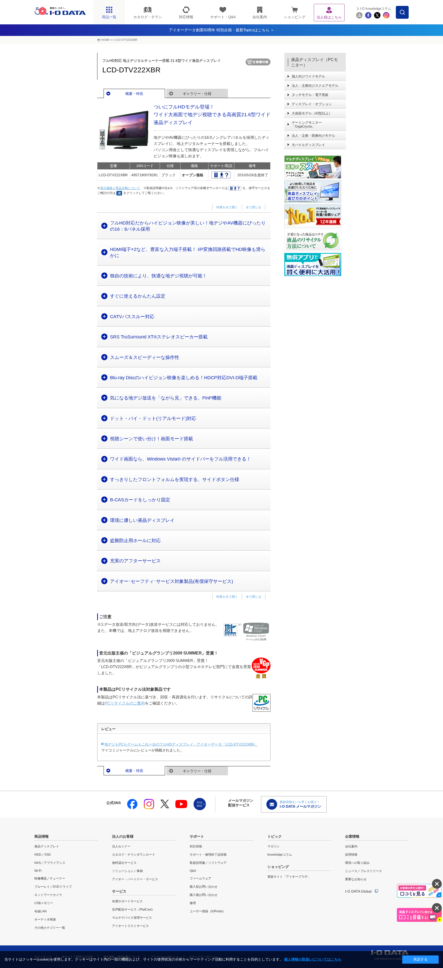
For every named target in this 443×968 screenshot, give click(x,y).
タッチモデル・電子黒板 (310, 95)
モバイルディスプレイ (308, 145)
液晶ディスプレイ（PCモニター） (314, 62)
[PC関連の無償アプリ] (315, 264)
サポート (197, 836)
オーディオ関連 (45, 919)
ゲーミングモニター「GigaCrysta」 (307, 124)
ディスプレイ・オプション (312, 104)
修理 (193, 903)
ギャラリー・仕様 (197, 94)
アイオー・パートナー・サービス (135, 879)
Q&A (193, 871)
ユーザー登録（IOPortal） (208, 911)
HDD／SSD (42, 854)
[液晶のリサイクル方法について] (315, 240)
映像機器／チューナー (49, 878)
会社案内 (351, 846)
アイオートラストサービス (130, 926)
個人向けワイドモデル (308, 76)
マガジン (273, 846)
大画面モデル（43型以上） (312, 113)
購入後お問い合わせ (203, 895)
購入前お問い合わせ (203, 886)
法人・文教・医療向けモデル (313, 136)
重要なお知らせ (356, 879)
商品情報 (41, 836)
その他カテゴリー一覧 (49, 928)
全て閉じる (253, 207)
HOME (105, 39)
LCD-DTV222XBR (126, 39)
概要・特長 (134, 94)
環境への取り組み (357, 863)
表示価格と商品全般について (120, 188)
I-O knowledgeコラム (375, 9)
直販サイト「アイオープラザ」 (288, 876)
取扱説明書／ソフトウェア (208, 863)
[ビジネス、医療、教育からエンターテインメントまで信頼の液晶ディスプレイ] (315, 215)
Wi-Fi (38, 871)
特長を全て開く (227, 207)
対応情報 (196, 846)
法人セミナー (121, 846)
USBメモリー (43, 903)
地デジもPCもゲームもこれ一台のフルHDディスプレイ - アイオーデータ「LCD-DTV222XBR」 (181, 744)
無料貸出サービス (124, 863)
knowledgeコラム (279, 854)
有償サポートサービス (127, 901)
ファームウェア (200, 878)
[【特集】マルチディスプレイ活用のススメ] (315, 167)
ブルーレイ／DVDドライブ (53, 886)
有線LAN (40, 911)
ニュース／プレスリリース (363, 871)
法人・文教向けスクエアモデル (315, 85)
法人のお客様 (123, 836)
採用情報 (351, 854)
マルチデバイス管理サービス (132, 918)
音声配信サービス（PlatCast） (133, 909)
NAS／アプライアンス (49, 863)
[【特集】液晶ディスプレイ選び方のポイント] (315, 191)
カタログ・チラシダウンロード (133, 854)
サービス (119, 891)
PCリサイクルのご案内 (125, 703)
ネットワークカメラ (48, 895)
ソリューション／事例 (127, 871)
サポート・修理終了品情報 (208, 854)
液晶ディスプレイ (46, 846)
